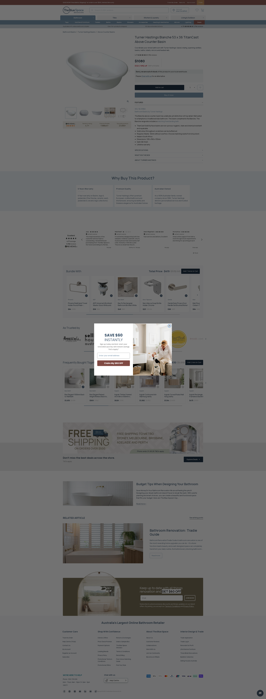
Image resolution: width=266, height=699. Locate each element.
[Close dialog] (169, 325)
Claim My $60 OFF (113, 363)
